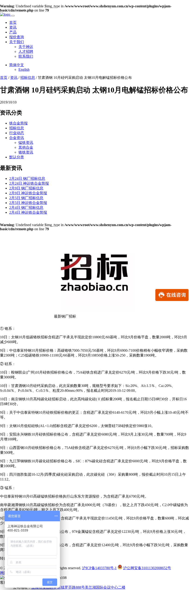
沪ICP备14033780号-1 (99, 568)
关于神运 (25, 47)
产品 (13, 32)
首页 (13, 22)
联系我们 (25, 56)
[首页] (5, 14)
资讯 (13, 27)
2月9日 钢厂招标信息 (26, 188)
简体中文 (16, 65)
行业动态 (16, 133)
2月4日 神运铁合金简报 (28, 212)
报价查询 (16, 37)
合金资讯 (16, 138)
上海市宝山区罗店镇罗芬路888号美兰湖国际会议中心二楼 (78, 587)
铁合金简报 (18, 123)
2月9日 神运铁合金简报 (28, 193)
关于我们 (16, 42)
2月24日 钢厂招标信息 (27, 178)
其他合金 (25, 147)
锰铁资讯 (25, 143)
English (24, 69)
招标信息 (27, 78)
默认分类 (16, 157)
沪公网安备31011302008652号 (147, 568)
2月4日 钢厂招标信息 (26, 207)
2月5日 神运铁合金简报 (28, 203)
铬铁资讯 (25, 152)
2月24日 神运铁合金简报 (29, 183)
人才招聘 (25, 51)
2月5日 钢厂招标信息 (26, 198)
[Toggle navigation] (13, 15)
